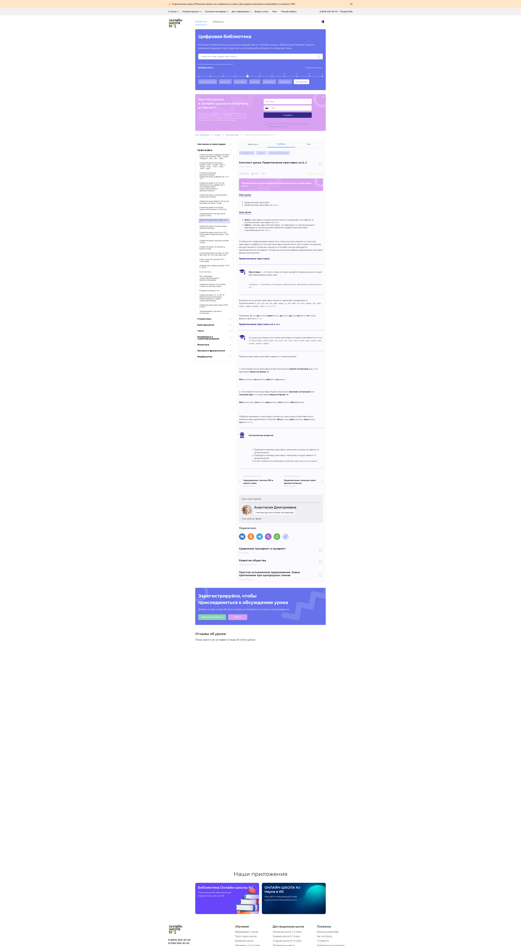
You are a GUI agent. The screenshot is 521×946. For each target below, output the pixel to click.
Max (351, 11)
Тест (309, 144)
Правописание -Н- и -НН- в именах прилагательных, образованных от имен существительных (211, 298)
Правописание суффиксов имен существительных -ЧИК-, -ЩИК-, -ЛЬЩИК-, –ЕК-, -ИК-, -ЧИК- (214, 157)
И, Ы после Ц (205, 272)
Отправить (288, 115)
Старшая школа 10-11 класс (287, 940)
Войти (237, 617)
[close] (323, 97)
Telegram (344, 11)
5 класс (261, 153)
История (254, 82)
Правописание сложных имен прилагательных (213, 227)
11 (322, 74)
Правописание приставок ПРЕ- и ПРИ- (213, 306)
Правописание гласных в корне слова (214, 241)
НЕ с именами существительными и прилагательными (209, 278)
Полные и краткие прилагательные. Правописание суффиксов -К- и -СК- (214, 176)
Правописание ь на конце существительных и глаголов (212, 208)
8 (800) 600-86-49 (329, 11)
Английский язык (207, 82)
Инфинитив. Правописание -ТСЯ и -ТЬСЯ (214, 266)
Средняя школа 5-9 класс (286, 936)
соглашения (292, 123)
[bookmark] (320, 164)
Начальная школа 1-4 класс (287, 931)
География (240, 82)
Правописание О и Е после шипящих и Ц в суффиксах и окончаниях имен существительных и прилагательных (212, 187)
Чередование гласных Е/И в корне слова (212, 215)
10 (309, 74)
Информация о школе (246, 931)
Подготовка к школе (246, 936)
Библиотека (201, 21)
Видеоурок (253, 144)
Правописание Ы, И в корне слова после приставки (212, 285)
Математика (285, 82)
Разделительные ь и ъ (209, 290)
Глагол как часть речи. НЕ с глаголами (212, 260)
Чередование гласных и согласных (210, 312)
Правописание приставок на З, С (213, 221)
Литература (269, 82)
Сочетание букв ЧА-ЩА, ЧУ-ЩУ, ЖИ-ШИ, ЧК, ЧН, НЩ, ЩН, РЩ (214, 254)
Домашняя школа (244, 940)
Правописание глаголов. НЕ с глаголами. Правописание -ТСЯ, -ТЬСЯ (214, 234)
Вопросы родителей (327, 931)
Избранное (218, 22)
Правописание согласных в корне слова (212, 248)
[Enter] (323, 21)
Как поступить (324, 936)
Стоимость (323, 940)
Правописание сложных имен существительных (213, 196)
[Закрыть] (351, 4)
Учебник (281, 144)
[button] (267, 108)
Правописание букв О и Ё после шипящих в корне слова (214, 202)
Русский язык (301, 82)
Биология (225, 82)
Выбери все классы (314, 68)
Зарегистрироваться (212, 617)
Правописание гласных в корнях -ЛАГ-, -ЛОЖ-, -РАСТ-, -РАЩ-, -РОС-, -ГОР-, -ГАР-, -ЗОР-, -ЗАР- (212, 166)
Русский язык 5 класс (279, 153)
